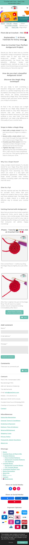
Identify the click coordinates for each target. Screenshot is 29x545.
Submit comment (8, 357)
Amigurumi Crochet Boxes (14, 465)
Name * (3, 328)
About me (4, 443)
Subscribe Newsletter (8, 417)
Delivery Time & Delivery (9, 427)
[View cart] (27, 8)
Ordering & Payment (8, 424)
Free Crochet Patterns (12, 458)
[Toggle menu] (2, 8)
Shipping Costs (6, 433)
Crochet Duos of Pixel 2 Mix (12, 454)
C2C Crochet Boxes (11, 467)
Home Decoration (9, 471)
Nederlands (9, 479)
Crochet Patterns (9, 456)
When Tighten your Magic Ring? (23, 25)
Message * (4, 344)
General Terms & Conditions (10, 420)
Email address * (6, 336)
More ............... (7, 475)
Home (3, 23)
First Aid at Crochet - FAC (8, 25)
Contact (3, 408)
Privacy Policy (5, 436)
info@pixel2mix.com (12, 392)
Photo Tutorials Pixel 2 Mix (15, 25)
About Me (6, 473)
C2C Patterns (9, 461)
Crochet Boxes (8, 463)
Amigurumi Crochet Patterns (15, 460)
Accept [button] (22, 542)
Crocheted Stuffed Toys (11, 469)
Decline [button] (11, 542)
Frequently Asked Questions (11, 440)
